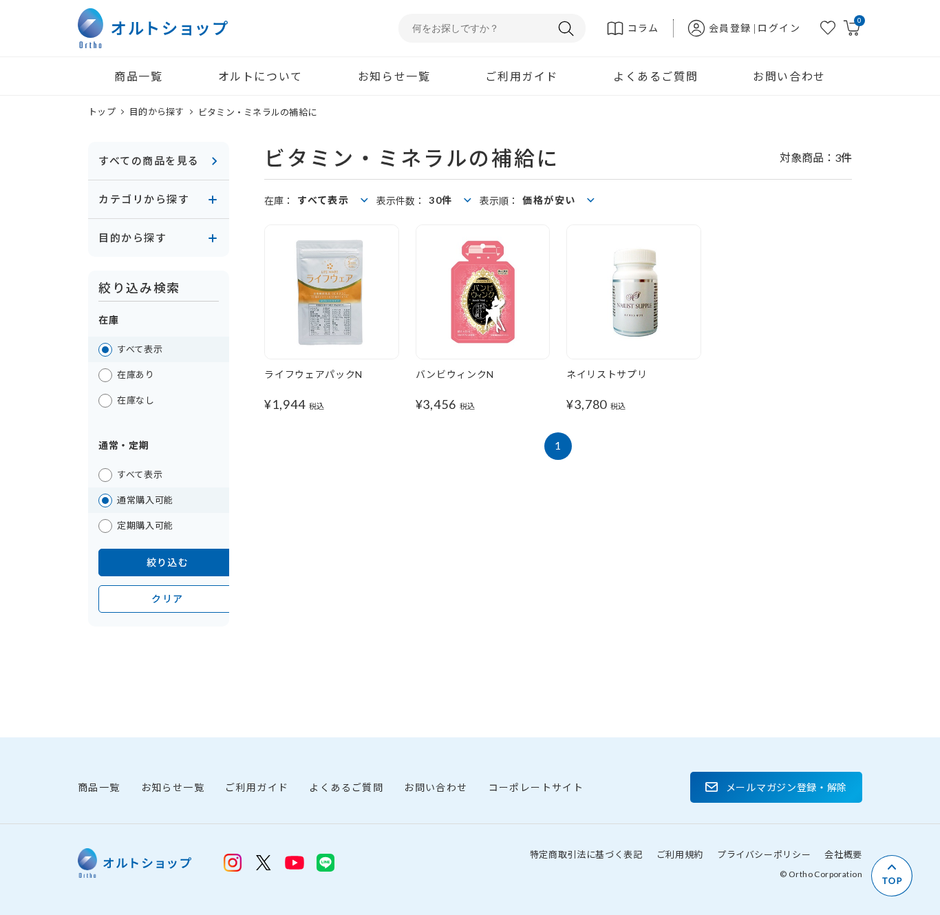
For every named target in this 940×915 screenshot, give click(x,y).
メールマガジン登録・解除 (786, 787)
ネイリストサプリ (607, 374)
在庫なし (136, 400)
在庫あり (136, 374)
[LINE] (294, 861)
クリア (167, 598)
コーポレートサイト (536, 787)
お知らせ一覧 (394, 76)
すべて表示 (139, 349)
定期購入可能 (145, 525)
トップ (102, 111)
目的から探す (156, 111)
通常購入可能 (145, 499)
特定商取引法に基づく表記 (586, 854)
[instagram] (232, 862)
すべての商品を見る (149, 160)
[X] (263, 862)
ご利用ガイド (521, 76)
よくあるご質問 (655, 76)
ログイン (779, 28)
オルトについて (260, 76)
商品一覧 (138, 76)
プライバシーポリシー (764, 854)
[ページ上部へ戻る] (891, 875)
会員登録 (730, 28)
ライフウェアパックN (313, 374)
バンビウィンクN (455, 374)
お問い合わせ (789, 76)
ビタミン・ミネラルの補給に (257, 112)
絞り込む (168, 562)
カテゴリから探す (143, 199)
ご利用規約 (679, 854)
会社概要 (843, 854)
